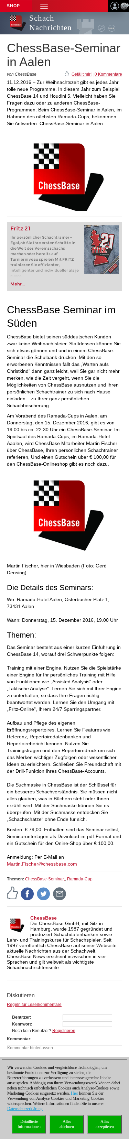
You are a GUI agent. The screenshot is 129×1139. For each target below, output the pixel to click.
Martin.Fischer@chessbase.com (42, 864)
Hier (74, 1093)
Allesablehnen (67, 1124)
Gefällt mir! (82, 74)
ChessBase (43, 918)
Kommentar (18, 1039)
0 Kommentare (108, 74)
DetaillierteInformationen (29, 1124)
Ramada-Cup (80, 879)
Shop (13, 5)
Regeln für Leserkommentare (34, 1004)
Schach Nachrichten (50, 23)
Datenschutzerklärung (25, 1108)
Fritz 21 (20, 228)
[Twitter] (43, 893)
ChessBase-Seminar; (45, 879)
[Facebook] (27, 893)
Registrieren (63, 1030)
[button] (44, 6)
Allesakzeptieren (105, 1124)
